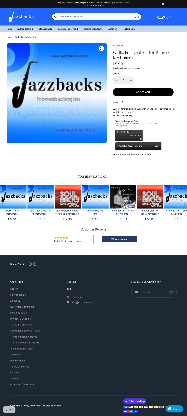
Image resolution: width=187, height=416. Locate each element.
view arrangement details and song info (132, 154)
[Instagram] (35, 264)
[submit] (171, 292)
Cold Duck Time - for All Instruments (40, 212)
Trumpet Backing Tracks (23, 336)
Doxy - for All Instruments (13, 212)
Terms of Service (19, 366)
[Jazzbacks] (21, 17)
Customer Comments (22, 306)
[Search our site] (55, 17)
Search (14, 288)
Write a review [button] (119, 239)
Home (9, 37)
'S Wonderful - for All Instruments (122, 212)
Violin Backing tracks (22, 348)
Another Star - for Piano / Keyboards (149, 212)
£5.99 (67, 219)
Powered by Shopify (51, 405)
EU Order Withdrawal (22, 384)
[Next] (184, 204)
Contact (14, 372)
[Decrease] (116, 80)
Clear (137, 17)
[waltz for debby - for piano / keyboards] (101, 48)
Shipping (116, 68)
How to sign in (18, 294)
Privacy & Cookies (20, 318)
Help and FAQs (18, 312)
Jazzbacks (35, 405)
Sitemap (14, 378)
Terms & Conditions (21, 324)
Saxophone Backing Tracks (25, 330)
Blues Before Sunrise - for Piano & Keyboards (67, 212)
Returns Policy (18, 360)
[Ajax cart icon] (170, 17)
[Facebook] (122, 102)
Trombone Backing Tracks (24, 342)
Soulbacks (16, 354)
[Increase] (131, 80)
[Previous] (3, 204)
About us (15, 300)
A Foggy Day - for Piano (95, 212)
